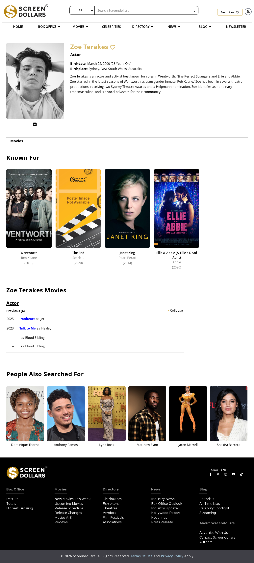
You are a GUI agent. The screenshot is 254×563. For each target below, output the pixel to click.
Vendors (109, 513)
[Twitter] (217, 474)
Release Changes (68, 513)
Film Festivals (113, 517)
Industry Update (164, 508)
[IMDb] (35, 124)
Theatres (110, 508)
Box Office (15, 489)
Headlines (159, 517)
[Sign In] (248, 11)
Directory (111, 489)
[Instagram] (225, 474)
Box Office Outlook (166, 504)
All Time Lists (209, 504)
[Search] (193, 10)
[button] (112, 47)
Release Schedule (69, 508)
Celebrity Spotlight (214, 508)
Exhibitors (110, 504)
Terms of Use (142, 556)
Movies (16, 141)
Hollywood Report (166, 513)
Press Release (162, 522)
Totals (11, 504)
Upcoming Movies (69, 504)
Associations (112, 522)
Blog (203, 489)
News (156, 489)
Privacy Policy (172, 556)
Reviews (61, 522)
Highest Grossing (19, 508)
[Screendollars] (25, 11)
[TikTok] (241, 474)
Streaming (207, 513)
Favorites (228, 12)
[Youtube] (233, 474)
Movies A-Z (63, 517)
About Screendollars (217, 523)
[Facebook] (211, 474)
